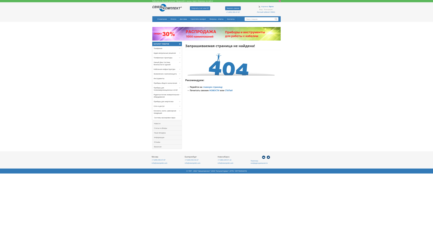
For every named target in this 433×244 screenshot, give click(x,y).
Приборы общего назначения (165, 83)
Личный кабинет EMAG (266, 12)
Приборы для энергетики (163, 101)
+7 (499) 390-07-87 (233, 12)
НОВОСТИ (214, 90)
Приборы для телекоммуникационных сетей (165, 89)
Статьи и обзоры (160, 128)
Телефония (158, 48)
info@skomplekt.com (159, 163)
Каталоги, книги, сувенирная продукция (165, 112)
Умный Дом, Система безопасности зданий (162, 63)
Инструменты (159, 78)
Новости (157, 123)
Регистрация (268, 9)
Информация (159, 137)
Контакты (231, 19)
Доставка (183, 19)
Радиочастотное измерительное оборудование (166, 96)
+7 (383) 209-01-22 (224, 160)
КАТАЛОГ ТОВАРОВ (161, 44)
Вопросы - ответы (216, 19)
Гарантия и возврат (198, 19)
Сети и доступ (159, 106)
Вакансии (157, 147)
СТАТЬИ (229, 90)
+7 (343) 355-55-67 (191, 160)
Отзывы (157, 142)
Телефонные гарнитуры (163, 58)
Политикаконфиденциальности (259, 162)
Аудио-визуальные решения (165, 53)
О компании (162, 19)
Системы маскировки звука (164, 118)
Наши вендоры (160, 133)
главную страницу (212, 87)
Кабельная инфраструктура (164, 69)
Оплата (173, 19)
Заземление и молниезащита (165, 74)
